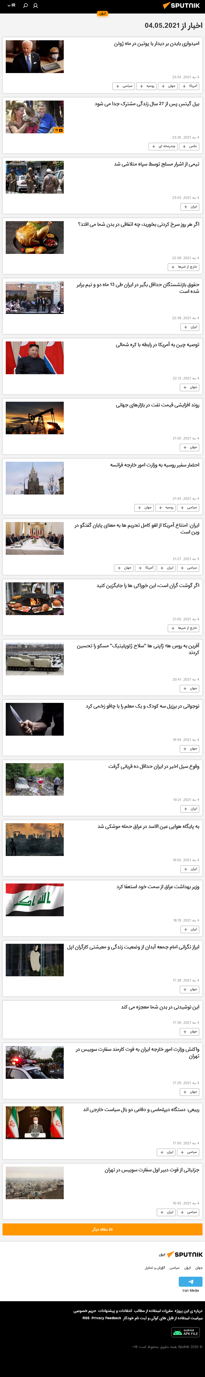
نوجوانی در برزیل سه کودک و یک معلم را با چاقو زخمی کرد (142, 707)
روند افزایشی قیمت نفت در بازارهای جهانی (157, 405)
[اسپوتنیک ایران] (183, 10)
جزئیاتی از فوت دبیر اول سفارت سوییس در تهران (152, 1170)
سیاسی (127, 86)
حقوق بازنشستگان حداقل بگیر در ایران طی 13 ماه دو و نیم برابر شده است (138, 288)
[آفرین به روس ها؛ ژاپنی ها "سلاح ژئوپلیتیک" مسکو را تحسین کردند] (35, 659)
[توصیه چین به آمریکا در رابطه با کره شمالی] (35, 357)
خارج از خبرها (187, 267)
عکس (193, 147)
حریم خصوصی (85, 1310)
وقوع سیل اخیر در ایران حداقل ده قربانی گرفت (153, 767)
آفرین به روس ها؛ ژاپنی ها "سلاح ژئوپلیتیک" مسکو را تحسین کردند (138, 650)
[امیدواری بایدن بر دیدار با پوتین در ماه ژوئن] (35, 56)
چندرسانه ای (167, 147)
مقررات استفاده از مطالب (153, 1310)
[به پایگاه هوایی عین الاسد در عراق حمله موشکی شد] (35, 839)
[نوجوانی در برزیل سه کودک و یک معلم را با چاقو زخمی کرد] (35, 719)
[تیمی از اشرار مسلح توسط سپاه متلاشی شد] (35, 177)
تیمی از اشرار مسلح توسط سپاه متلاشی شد (156, 165)
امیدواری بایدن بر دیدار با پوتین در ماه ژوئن (156, 44)
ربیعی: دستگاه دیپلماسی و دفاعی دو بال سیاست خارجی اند (141, 1110)
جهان (171, 86)
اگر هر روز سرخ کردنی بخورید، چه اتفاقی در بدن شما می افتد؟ (138, 225)
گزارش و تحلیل (155, 1268)
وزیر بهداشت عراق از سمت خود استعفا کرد (157, 887)
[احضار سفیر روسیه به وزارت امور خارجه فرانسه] (35, 478)
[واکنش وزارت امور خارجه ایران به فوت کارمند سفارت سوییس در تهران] (35, 1062)
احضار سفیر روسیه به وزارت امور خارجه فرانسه (154, 466)
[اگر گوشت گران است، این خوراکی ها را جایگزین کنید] (35, 598)
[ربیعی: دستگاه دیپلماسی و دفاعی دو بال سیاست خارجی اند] (35, 1122)
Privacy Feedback (106, 1318)
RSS (86, 1318)
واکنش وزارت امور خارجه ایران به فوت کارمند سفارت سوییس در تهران (137, 1053)
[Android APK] (185, 1333)
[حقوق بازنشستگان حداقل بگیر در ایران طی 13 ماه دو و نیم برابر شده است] (35, 297)
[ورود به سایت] (35, 6)
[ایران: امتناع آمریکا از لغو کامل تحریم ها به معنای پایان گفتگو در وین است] (35, 538)
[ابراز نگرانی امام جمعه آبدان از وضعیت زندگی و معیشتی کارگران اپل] (35, 960)
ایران (194, 207)
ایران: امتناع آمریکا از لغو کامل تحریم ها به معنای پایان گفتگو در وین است (137, 529)
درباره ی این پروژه (188, 1310)
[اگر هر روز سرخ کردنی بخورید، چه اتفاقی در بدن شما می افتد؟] (35, 237)
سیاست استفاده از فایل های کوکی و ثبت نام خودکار (162, 1318)
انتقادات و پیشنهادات (115, 1311)
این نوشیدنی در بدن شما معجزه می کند (160, 1008)
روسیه (150, 86)
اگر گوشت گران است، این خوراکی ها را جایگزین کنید (147, 586)
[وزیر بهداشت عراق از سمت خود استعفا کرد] (35, 899)
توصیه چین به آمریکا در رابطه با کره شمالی (157, 345)
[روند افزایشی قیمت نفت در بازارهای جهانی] (35, 418)
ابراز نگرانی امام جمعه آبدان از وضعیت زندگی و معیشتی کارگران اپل (133, 948)
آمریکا (193, 86)
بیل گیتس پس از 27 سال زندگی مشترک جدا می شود (147, 104)
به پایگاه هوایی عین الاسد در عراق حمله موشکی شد (148, 827)
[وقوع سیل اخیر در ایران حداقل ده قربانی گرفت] (35, 779)
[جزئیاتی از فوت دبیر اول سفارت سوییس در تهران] (35, 1183)
